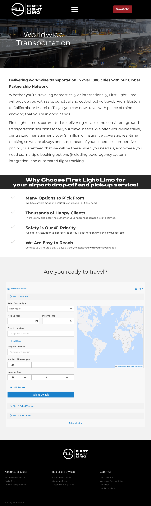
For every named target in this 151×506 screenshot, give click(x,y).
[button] (75, 9)
